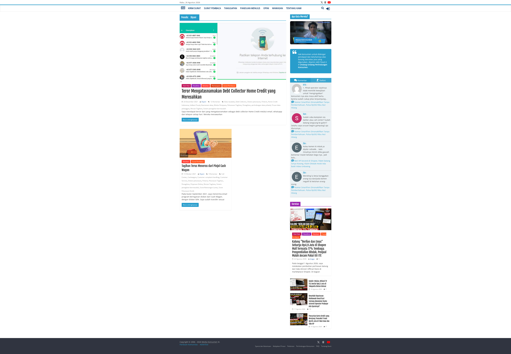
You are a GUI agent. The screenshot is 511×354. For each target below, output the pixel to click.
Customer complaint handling (208, 177)
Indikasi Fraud (195, 105)
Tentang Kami (293, 8)
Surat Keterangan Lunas (209, 187)
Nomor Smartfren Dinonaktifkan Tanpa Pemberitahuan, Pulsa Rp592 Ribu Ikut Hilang (310, 105)
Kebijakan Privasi (279, 346)
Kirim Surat (194, 8)
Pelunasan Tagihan (234, 105)
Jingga (312, 259)
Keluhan (206, 86)
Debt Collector (241, 102)
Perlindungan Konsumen (305, 346)
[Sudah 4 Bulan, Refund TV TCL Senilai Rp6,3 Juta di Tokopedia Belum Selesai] (298, 280)
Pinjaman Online (197, 184)
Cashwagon (192, 177)
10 (310, 309)
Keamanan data (207, 105)
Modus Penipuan (220, 105)
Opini (266, 8)
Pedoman (290, 346)
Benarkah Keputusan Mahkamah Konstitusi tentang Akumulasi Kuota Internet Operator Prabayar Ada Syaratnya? (318, 301)
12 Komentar (215, 102)
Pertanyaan (216, 86)
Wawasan (277, 8)
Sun (304, 114)
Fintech (264, 102)
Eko (304, 143)
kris (304, 84)
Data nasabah (229, 102)
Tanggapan (230, 8)
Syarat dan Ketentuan (263, 346)
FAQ (317, 346)
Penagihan (246, 105)
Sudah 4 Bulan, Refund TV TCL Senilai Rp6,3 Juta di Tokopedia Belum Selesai (318, 283)
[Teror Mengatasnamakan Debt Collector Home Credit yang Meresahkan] (233, 52)
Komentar (302, 80)
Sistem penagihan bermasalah (214, 108)
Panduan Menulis (250, 8)
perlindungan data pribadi (261, 105)
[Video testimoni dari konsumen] (310, 32)
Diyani (203, 102)
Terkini (322, 80)
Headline (196, 86)
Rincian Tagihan (196, 108)
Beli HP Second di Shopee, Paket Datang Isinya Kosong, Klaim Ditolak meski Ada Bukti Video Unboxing (310, 164)
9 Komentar (212, 174)
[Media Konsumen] (183, 8)
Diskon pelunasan (254, 102)
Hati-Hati (186, 86)
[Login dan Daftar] (328, 8)
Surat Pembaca (212, 8)
